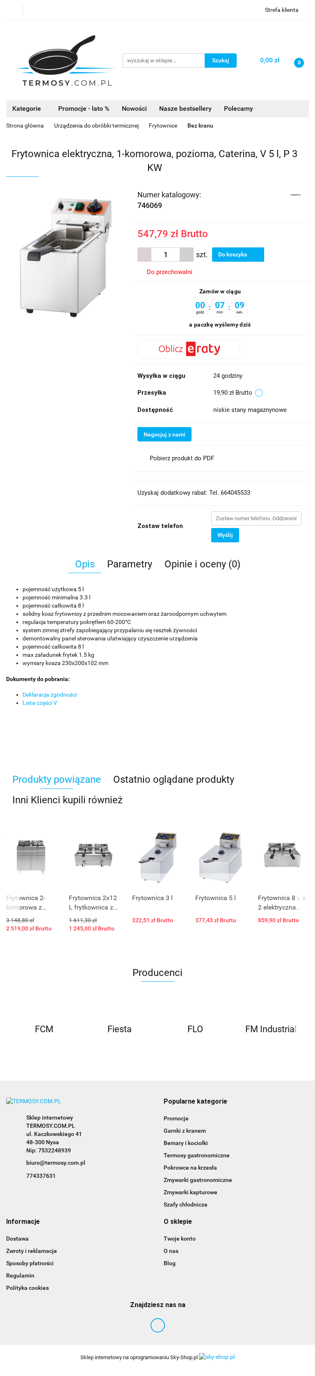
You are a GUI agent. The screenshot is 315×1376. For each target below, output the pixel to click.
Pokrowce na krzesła (190, 1167)
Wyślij (225, 535)
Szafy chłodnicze (186, 1204)
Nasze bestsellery (185, 108)
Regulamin (20, 1275)
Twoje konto (180, 1238)
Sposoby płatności (30, 1263)
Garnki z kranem (185, 1130)
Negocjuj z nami (164, 434)
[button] (195, 1102)
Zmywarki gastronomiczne (198, 1180)
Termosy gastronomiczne (197, 1155)
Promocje (176, 1118)
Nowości (134, 108)
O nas (171, 1251)
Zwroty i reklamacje (31, 1251)
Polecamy (238, 108)
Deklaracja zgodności (50, 694)
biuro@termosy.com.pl (55, 1162)
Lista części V (40, 702)
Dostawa (17, 1238)
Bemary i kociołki (186, 1143)
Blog (170, 1263)
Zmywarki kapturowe (190, 1192)
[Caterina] (295, 194)
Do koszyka (233, 254)
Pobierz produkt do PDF (182, 458)
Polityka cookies (27, 1288)
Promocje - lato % (84, 108)
